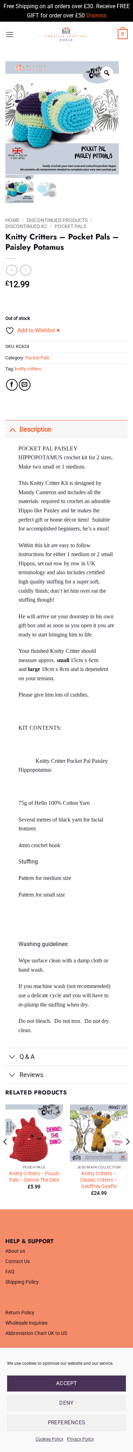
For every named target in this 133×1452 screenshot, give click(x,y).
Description (35, 429)
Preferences (66, 1422)
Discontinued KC (26, 226)
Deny (66, 1403)
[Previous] (5, 1156)
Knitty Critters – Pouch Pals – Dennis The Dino (34, 1177)
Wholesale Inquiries (26, 1323)
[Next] (127, 1156)
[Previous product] (25, 270)
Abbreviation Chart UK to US (36, 1333)
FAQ (10, 1272)
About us (15, 1251)
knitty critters (28, 368)
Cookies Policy (49, 1439)
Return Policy (19, 1313)
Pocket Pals (70, 226)
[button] (9, 34)
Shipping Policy (22, 1282)
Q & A (27, 1056)
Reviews (31, 1074)
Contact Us (17, 1261)
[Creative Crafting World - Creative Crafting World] (65, 34)
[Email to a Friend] (25, 385)
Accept (66, 1383)
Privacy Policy (80, 1439)
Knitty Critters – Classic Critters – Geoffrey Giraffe (98, 1180)
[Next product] (11, 270)
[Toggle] (12, 429)
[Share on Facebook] (12, 385)
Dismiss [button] (96, 15)
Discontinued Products (57, 220)
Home (12, 220)
